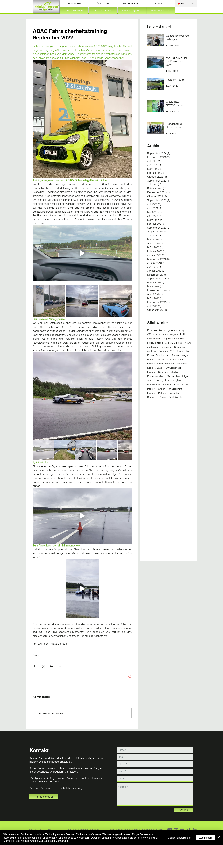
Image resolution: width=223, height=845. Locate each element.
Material (151, 372)
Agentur (174, 392)
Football (151, 392)
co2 (158, 359)
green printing (176, 330)
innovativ (170, 363)
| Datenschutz (132, 829)
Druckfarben (169, 359)
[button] (74, 3)
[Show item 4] (107, 450)
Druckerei (166, 346)
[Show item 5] (128, 450)
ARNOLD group (174, 342)
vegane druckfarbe (173, 338)
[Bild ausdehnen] (49, 301)
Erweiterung (154, 384)
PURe (183, 334)
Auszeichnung (155, 380)
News (36, 654)
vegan (185, 355)
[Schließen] (219, 837)
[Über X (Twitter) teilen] (43, 666)
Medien (175, 372)
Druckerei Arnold (156, 330)
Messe (170, 376)
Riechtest (182, 363)
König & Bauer (155, 367)
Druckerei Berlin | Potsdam (83, 829)
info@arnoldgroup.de (41, 781)
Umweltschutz (173, 367)
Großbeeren (154, 338)
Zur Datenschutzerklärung (53, 840)
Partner (161, 388)
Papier (151, 388)
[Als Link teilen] (60, 666)
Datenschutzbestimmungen (69, 788)
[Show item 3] (85, 450)
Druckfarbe (162, 355)
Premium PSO (166, 351)
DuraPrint (163, 372)
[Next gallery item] (127, 396)
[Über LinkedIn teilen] (51, 666)
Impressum (117, 829)
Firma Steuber (155, 363)
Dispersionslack (156, 376)
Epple (150, 355)
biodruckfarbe (155, 342)
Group (163, 397)
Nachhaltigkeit (173, 380)
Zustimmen (205, 837)
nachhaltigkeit (170, 334)
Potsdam (163, 392)
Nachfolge (182, 376)
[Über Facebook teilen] (34, 666)
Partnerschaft (174, 388)
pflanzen (175, 355)
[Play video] (82, 253)
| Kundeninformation (151, 829)
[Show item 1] (43, 450)
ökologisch (153, 346)
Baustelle (152, 397)
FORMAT (178, 384)
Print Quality (175, 397)
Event (181, 359)
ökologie (152, 351)
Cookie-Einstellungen (179, 837)
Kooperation (183, 351)
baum (150, 359)
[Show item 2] (64, 450)
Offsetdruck (153, 334)
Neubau (167, 384)
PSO (187, 384)
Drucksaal (179, 346)
